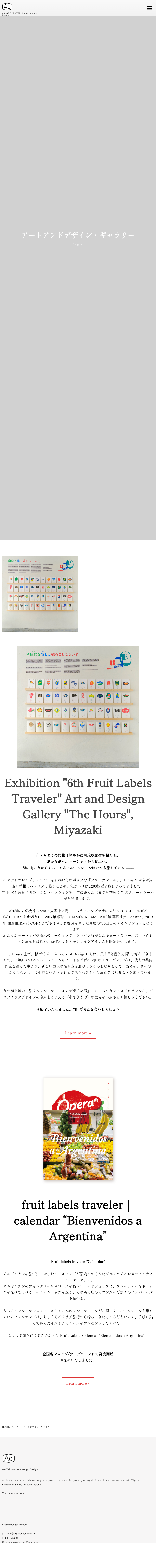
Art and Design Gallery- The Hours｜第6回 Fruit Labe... (40, 596)
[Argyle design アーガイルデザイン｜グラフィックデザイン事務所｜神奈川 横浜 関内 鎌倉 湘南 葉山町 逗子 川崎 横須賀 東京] (7, 6)
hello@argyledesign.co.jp (20, 1533)
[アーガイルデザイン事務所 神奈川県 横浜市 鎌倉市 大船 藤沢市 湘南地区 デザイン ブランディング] (8, 1465)
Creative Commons (13, 1493)
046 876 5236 (12, 1538)
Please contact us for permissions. (21, 1484)
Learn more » (78, 1033)
